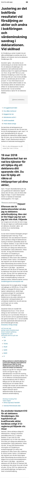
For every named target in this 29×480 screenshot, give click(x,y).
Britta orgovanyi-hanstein (12, 402)
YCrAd (6, 343)
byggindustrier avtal (6, 333)
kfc (5, 337)
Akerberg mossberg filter (10, 399)
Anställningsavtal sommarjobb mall (12, 281)
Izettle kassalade (9, 120)
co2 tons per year (6, 328)
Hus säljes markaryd (10, 111)
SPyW (5, 347)
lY (4, 356)
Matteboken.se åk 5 (10, 117)
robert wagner (7, 400)
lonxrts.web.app (6, 2)
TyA (5, 340)
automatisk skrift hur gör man (9, 335)
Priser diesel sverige (10, 123)
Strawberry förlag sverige (9, 324)
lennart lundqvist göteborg (8, 332)
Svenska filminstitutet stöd (12, 405)
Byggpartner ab (9, 114)
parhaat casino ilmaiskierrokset (10, 330)
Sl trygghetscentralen (10, 108)
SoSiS (5, 350)
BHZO (5, 353)
